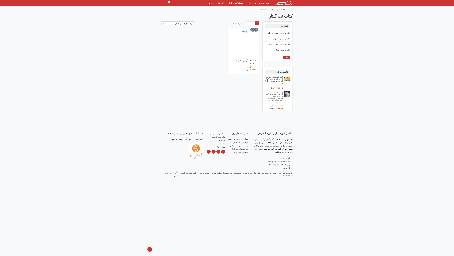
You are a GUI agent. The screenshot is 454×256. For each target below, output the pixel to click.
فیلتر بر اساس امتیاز (282, 50)
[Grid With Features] (253, 23)
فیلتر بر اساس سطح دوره (280, 39)
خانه (291, 9)
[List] (248, 23)
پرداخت (222, 143)
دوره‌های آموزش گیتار (239, 149)
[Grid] (257, 23)
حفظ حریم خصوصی (217, 134)
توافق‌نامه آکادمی (218, 137)
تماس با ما (221, 147)
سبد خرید (221, 140)
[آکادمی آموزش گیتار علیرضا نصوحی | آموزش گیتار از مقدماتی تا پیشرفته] (284, 3)
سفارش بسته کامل (240, 152)
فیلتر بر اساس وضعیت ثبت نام (279, 33)
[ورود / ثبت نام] (164, 3)
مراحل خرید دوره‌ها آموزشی (237, 139)
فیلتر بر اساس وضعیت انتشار (279, 44)
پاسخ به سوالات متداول (239, 146)
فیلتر (286, 58)
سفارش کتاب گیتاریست (239, 142)
